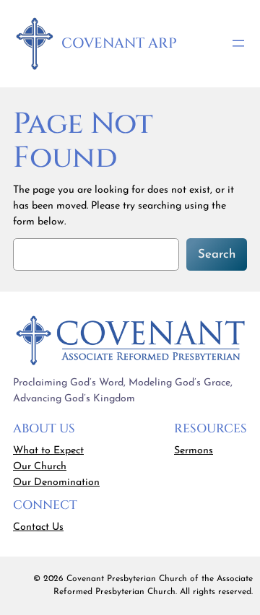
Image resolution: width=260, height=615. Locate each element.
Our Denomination (56, 482)
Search (216, 254)
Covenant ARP (119, 43)
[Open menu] (238, 43)
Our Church (39, 466)
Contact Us (38, 527)
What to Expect (48, 450)
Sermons (193, 450)
